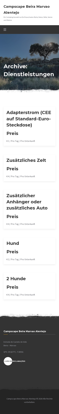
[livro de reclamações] (14, 365)
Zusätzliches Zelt (26, 160)
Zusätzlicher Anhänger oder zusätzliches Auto (27, 202)
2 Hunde (16, 278)
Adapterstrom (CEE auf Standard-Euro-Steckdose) (28, 119)
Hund (12, 243)
